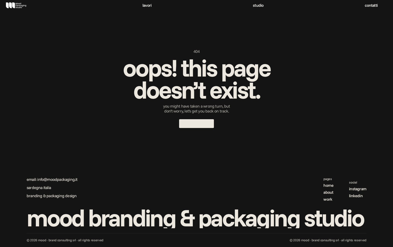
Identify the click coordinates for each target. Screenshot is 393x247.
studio (258, 5)
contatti (371, 5)
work (327, 199)
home (328, 185)
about (328, 192)
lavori (146, 5)
